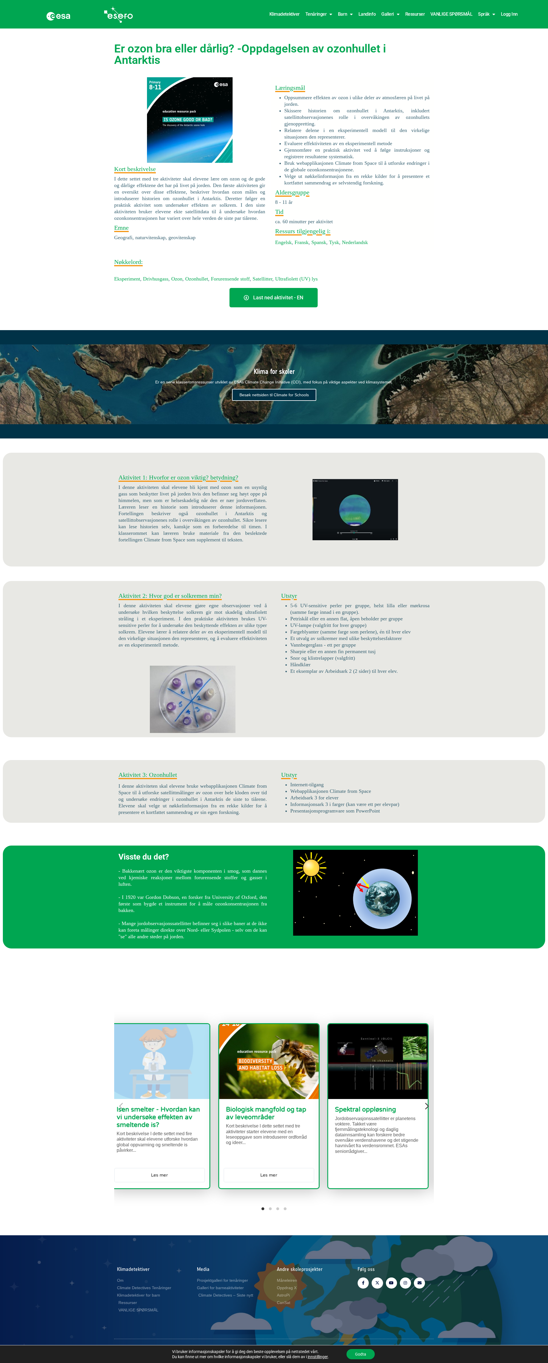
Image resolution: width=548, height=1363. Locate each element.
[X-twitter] (377, 1283)
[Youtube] (391, 1283)
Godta (360, 1354)
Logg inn (509, 14)
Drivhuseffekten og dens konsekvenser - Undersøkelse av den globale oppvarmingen (351, 1121)
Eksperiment (127, 279)
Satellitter (262, 279)
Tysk (334, 242)
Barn (342, 14)
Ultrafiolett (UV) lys (296, 279)
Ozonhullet (196, 279)
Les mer (356, 1175)
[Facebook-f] (363, 1283)
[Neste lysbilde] (427, 1106)
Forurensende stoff (230, 279)
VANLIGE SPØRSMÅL (451, 14)
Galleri (387, 14)
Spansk (318, 242)
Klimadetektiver (284, 14)
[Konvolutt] (419, 1283)
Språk (483, 14)
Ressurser (415, 14)
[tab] (263, 1208)
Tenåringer (316, 14)
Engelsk (283, 242)
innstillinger (318, 1356)
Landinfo (367, 14)
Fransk (302, 242)
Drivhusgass (155, 279)
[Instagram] (405, 1283)
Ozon (176, 279)
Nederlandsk (354, 242)
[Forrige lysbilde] (121, 1106)
